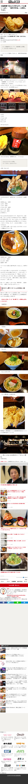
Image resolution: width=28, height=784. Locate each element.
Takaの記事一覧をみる (14, 585)
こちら (19, 597)
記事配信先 (3, 773)
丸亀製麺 (14, 581)
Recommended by (19, 577)
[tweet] (9, 603)
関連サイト (3, 732)
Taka (26, 12)
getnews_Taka (15, 596)
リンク (18, 40)
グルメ (2, 581)
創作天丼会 (19, 581)
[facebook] (3, 603)
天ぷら (25, 581)
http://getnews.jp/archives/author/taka (16, 595)
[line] (17, 603)
